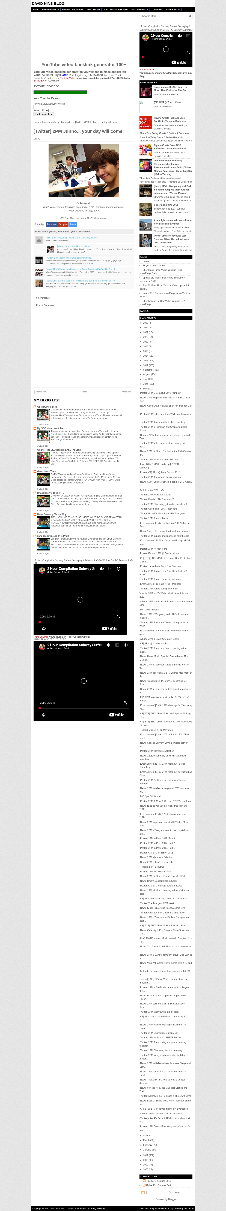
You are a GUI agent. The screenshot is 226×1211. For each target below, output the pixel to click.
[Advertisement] (60, 35)
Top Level (156, 9)
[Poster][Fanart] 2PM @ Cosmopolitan (159, 553)
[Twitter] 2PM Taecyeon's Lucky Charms (160, 477)
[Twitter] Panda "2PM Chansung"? (156, 499)
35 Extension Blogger (115, 9)
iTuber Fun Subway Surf (158, 1185)
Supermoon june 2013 (166, 205)
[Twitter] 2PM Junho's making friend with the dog (164, 536)
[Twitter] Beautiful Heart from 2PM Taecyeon (162, 513)
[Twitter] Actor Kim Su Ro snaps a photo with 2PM (165, 1096)
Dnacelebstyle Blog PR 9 (50, 493)
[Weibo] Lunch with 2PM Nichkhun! (74, 246)
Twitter (73, 224)
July (145, 379)
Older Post (126, 392)
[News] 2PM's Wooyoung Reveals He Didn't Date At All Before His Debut (80, 269)
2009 (146, 1164)
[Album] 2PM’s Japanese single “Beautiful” (161, 1113)
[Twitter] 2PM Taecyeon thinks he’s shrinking (162, 422)
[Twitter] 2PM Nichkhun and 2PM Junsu (159, 459)
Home (35, 9)
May (145, 388)
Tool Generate (139, 9)
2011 (146, 1155)
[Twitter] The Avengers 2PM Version (157, 903)
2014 (146, 356)
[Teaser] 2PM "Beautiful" (152, 866)
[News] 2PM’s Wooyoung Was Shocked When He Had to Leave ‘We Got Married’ (171, 239)
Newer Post (41, 392)
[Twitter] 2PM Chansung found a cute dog (160, 1050)
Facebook (52, 224)
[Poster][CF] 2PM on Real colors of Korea (160, 885)
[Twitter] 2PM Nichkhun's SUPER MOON (160, 1037)
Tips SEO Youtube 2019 (158, 1181)
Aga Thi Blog (176, 1208)
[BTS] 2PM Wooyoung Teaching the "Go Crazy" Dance (72, 238)
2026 (146, 323)
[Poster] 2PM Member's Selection (156, 751)
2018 (146, 346)
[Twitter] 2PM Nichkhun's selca (155, 494)
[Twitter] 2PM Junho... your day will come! (161, 579)
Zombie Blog (173, 9)
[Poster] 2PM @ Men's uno (153, 548)
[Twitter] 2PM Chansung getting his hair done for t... (165, 504)
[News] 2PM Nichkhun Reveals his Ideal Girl (162, 876)
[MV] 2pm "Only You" (150, 796)
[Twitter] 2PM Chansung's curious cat (158, 1033)
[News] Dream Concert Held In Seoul (158, 881)
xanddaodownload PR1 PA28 (53, 536)
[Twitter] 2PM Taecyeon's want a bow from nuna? (69, 258)
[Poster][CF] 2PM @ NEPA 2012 (156, 852)
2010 (146, 1160)
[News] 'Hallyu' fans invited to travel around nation (164, 531)
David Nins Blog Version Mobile (153, 1208)
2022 (146, 327)
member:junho (56, 122)
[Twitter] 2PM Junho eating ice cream (158, 588)
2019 (146, 341)
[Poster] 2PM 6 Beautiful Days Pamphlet (160, 393)
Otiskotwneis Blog (47, 406)
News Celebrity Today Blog (52, 514)
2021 (146, 332)
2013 (146, 360)
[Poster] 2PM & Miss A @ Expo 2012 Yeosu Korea (165, 801)
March (146, 1140)
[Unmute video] (84, 681)
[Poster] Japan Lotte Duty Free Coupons (160, 566)
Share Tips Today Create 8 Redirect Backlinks (164, 133)
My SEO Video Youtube (50, 428)
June (146, 384)
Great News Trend (46, 471)
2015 (146, 351)
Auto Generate (50, 9)
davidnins (189, 1208)
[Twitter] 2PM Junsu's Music (153, 518)
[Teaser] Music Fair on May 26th (156, 730)
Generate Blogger (73, 9)
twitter (69, 122)
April (145, 1135)
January (147, 1149)
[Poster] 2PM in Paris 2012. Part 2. (157, 843)
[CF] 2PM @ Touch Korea (167, 102)
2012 (146, 365)
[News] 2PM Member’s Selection (156, 857)
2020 (146, 337)
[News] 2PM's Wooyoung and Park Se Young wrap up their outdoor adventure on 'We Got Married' (172, 189)
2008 (146, 1169)
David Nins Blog (48, 3)
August (147, 374)
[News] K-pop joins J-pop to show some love (162, 908)
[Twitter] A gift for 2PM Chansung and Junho (162, 912)
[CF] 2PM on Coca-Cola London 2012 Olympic (163, 898)
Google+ (63, 224)
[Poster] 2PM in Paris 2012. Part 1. (157, 848)
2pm (44, 122)
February (148, 1145)
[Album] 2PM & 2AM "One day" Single (159, 639)
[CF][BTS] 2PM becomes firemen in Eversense (163, 1108)
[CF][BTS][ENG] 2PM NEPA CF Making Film (162, 925)
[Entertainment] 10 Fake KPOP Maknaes (160, 584)
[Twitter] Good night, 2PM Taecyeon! (158, 508)
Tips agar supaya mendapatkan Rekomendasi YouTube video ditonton (85, 431)
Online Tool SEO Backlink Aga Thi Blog (59, 450)
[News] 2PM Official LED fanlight (156, 862)
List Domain (93, 9)
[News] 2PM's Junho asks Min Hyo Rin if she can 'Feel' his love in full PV (80, 281)
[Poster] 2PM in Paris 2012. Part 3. (157, 838)
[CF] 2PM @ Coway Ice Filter (154, 643)
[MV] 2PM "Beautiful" (150, 609)
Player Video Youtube (154, 265)
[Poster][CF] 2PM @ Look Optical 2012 (159, 472)
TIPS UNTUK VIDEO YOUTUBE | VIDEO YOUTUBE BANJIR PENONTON (86, 517)
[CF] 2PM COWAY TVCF (152, 490)
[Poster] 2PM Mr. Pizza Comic (155, 871)
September (149, 369)
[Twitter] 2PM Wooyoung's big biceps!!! (159, 1011)
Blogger (172, 1199)
